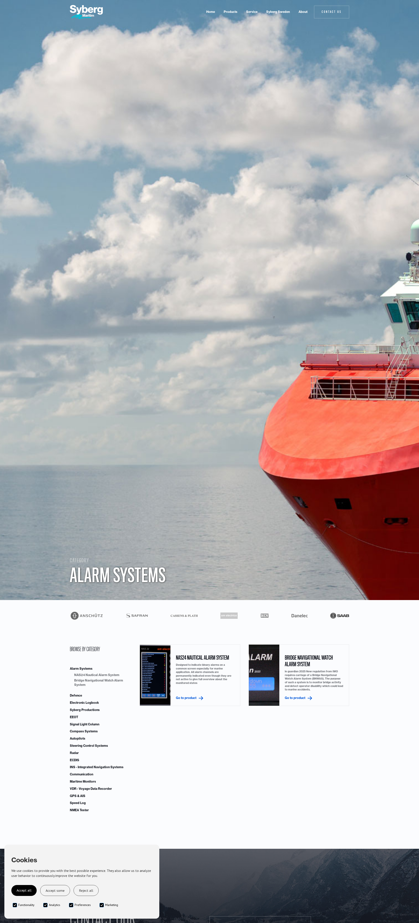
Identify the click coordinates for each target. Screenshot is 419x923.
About (303, 12)
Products (230, 12)
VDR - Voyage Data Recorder (91, 789)
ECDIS (74, 760)
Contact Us (332, 12)
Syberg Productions (85, 710)
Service (252, 12)
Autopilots (77, 738)
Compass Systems (84, 731)
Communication (81, 774)
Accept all (24, 890)
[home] (86, 12)
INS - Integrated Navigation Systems (97, 767)
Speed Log (78, 803)
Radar (74, 753)
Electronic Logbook (84, 703)
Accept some (55, 890)
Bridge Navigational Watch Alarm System (98, 682)
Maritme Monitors (83, 781)
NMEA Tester (79, 810)
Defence (76, 695)
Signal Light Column (84, 724)
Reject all (86, 890)
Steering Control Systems (89, 746)
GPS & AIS (77, 796)
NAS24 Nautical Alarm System (96, 675)
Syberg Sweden (278, 12)
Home (210, 12)
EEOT (74, 717)
